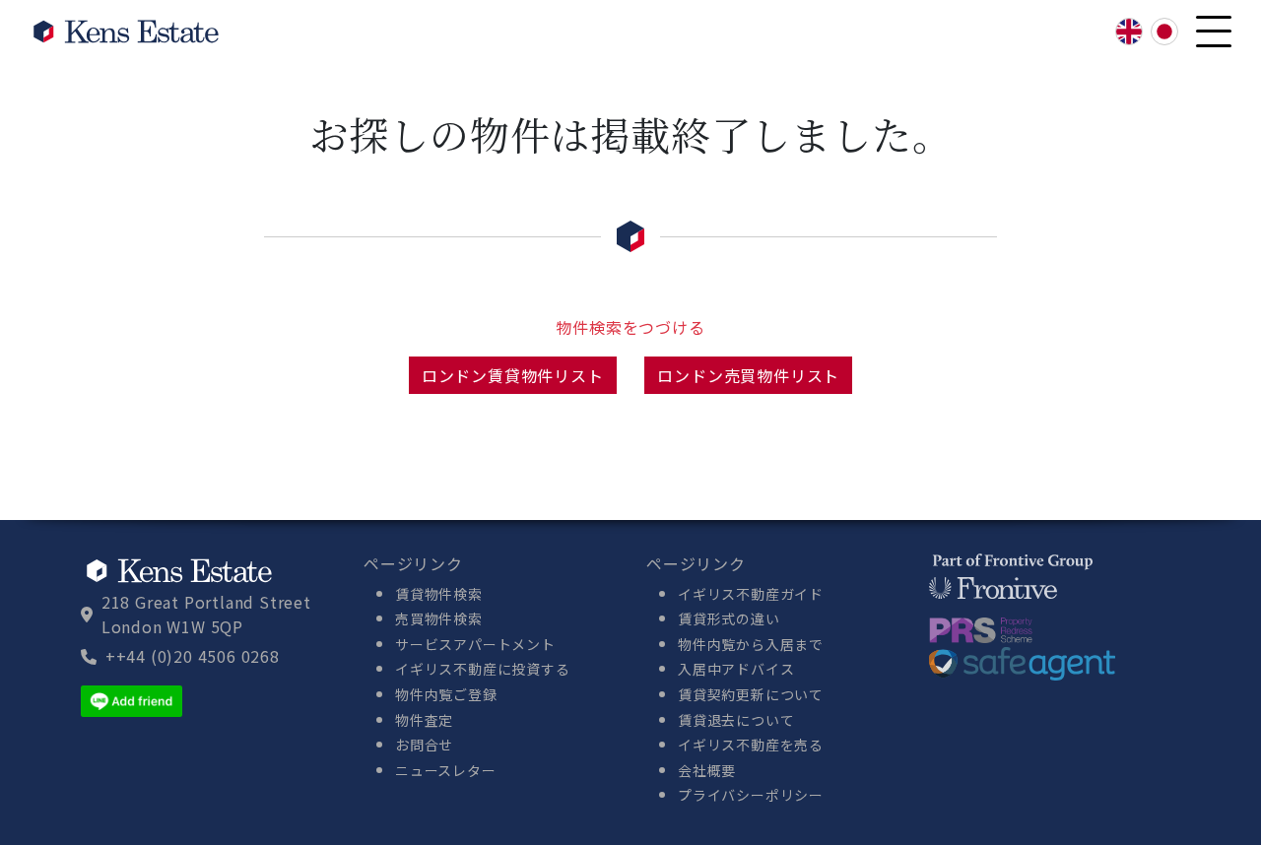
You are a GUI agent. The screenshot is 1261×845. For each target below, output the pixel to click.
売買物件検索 (439, 618)
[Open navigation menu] (1213, 31)
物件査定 (424, 720)
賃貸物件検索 (439, 594)
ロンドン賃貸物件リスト (513, 375)
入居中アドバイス (736, 669)
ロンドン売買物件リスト (748, 375)
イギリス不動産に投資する (482, 669)
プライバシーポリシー (751, 795)
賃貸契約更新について (751, 694)
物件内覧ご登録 (446, 694)
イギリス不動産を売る (751, 744)
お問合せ (424, 744)
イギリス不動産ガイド (751, 594)
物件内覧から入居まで (751, 644)
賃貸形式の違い (729, 618)
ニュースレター (446, 770)
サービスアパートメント (475, 644)
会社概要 (707, 770)
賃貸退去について (736, 720)
